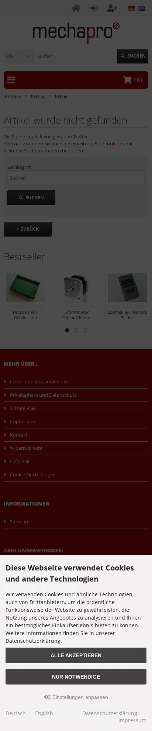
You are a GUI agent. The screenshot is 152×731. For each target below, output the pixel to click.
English (44, 713)
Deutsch (16, 713)
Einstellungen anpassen (79, 697)
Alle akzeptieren (76, 655)
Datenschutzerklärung (109, 713)
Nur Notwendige (76, 677)
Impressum (132, 720)
